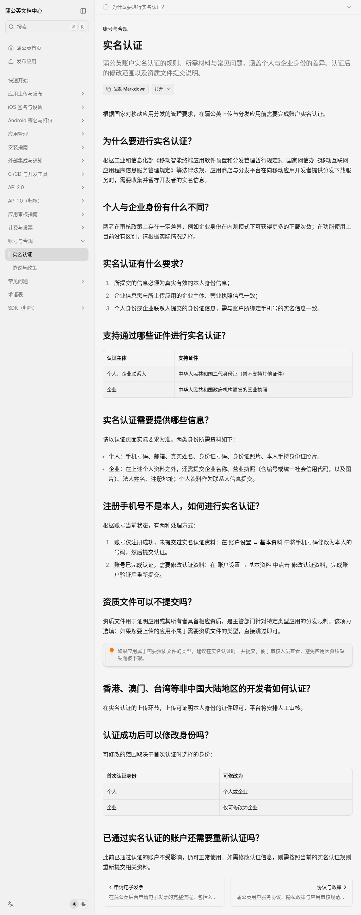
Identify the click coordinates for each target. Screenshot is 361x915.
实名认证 (22, 254)
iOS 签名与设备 (25, 107)
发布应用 (26, 61)
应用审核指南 (23, 214)
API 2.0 (16, 187)
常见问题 (18, 281)
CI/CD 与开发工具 (28, 174)
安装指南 (18, 147)
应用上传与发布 (25, 94)
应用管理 (18, 134)
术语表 (15, 294)
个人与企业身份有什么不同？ (158, 207)
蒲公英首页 (29, 48)
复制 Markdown (130, 89)
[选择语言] (10, 904)
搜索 (50, 27)
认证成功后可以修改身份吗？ (158, 735)
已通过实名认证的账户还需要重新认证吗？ (183, 838)
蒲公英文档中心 (23, 10)
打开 (159, 89)
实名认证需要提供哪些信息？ (158, 420)
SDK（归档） (23, 308)
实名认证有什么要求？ (145, 264)
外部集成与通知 (25, 160)
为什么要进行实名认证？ (149, 141)
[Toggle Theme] (78, 904)
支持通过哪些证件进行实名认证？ (166, 335)
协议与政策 (24, 268)
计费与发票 (20, 227)
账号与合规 (20, 241)
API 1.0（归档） (25, 201)
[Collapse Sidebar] (83, 11)
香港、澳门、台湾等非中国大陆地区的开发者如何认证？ (208, 689)
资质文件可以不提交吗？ (149, 602)
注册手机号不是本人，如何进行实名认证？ (183, 506)
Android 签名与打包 (30, 120)
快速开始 (18, 80)
